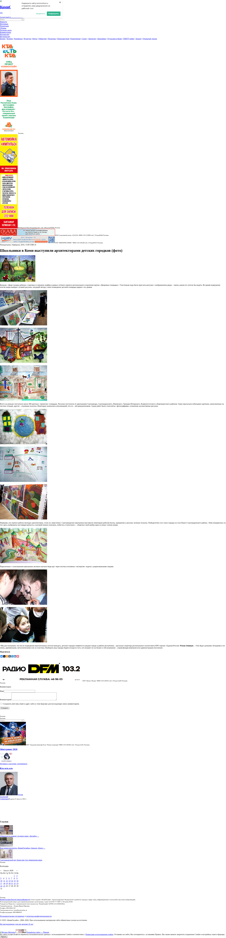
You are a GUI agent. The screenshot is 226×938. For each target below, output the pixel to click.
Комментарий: (6, 700)
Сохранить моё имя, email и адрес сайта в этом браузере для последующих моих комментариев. (41, 704)
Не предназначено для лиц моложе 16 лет (16, 924)
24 (1, 886)
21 (12, 883)
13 (9, 881)
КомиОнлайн (5, 900)
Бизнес (3, 39)
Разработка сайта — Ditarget (38, 932)
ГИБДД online (128, 39)
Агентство (4, 17)
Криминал (18, 39)
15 (15, 881)
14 (12, 881)
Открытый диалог (150, 39)
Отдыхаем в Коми (114, 39)
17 (1, 883)
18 (4, 883)
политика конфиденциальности (39, 916)
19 (7, 883)
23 (17, 883)
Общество (42, 39)
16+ (1, 13)
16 (17, 881)
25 (4, 886)
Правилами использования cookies (99, 934)
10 (1, 881)
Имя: (2, 691)
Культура (27, 39)
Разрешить (53, 13)
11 (4, 881)
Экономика (101, 39)
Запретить (40, 13)
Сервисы (19, 900)
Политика (52, 39)
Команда (26, 900)
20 (9, 883)
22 (15, 883)
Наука (34, 39)
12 (7, 881)
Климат (10, 39)
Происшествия (63, 39)
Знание (138, 39)
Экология (92, 39)
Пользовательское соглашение (12, 916)
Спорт (84, 39)
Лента (13, 900)
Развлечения (75, 39)
